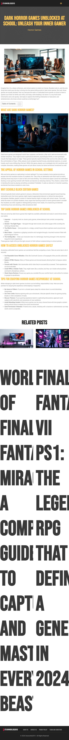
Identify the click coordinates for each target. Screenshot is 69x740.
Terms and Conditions (56, 730)
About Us (25, 730)
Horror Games (34, 30)
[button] (60, 3)
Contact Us (34, 730)
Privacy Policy (43, 730)
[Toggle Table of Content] (18, 104)
